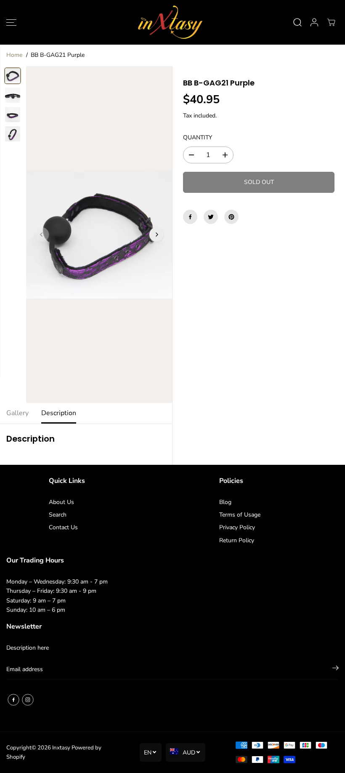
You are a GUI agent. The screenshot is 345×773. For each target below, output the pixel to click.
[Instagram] (28, 700)
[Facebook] (190, 217)
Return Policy (236, 540)
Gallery (17, 413)
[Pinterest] (231, 217)
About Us (61, 502)
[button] (11, 22)
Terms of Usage (239, 515)
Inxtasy (61, 748)
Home (14, 55)
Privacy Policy (237, 527)
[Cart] (331, 22)
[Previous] (41, 234)
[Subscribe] (335, 669)
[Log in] (314, 22)
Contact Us (63, 527)
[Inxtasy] (170, 22)
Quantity (197, 137)
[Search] (297, 22)
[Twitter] (211, 217)
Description (58, 413)
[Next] (156, 234)
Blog (225, 502)
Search (57, 515)
